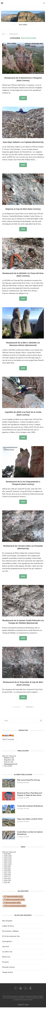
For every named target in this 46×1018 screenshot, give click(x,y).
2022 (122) (8, 862)
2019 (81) (7, 868)
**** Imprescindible (13, 896)
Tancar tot (12, 756)
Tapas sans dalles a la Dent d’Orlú (29, 819)
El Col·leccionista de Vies (11, 936)
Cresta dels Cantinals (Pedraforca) (30, 806)
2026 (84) (7, 854)
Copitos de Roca (8, 926)
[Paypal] (30, 988)
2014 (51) (7, 878)
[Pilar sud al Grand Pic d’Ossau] (8, 783)
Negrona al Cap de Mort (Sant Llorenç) (23, 209)
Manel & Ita (6, 957)
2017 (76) (7, 872)
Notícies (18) (8, 762)
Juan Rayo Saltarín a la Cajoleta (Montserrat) (23, 142)
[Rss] (25, 988)
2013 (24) (7, 880)
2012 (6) (7, 882)
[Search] (44, 3)
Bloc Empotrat (7, 921)
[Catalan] (3, 735)
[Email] (20, 988)
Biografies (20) (9, 760)
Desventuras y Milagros (10, 931)
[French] (8, 735)
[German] (10, 735)
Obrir (23, 98)
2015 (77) (7, 876)
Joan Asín (5, 946)
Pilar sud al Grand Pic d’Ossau (28, 780)
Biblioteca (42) (9, 758)
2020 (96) (7, 866)
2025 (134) (8, 856)
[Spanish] (13, 735)
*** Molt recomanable (14, 899)
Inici (3, 34)
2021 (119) (7, 864)
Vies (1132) (8, 766)
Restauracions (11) (10, 764)
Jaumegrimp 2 (7, 941)
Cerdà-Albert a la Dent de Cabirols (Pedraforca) (30, 833)
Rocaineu (5, 962)
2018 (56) (7, 870)
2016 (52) (7, 874)
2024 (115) (7, 858)
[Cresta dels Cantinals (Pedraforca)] (8, 809)
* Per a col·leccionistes (14, 906)
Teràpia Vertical (7, 972)
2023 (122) (8, 860)
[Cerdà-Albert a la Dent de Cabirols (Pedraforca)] (8, 835)
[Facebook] (15, 988)
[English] (5, 735)
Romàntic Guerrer (8, 967)
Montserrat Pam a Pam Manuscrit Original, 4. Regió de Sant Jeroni (29, 794)
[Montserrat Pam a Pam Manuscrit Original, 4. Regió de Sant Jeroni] (8, 796)
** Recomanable (12, 903)
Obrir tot (5, 756)
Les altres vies (7, 952)
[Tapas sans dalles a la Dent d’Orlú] (8, 822)
